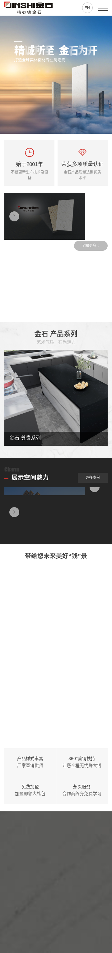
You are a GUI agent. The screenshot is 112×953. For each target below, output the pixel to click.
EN (87, 8)
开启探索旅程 (64, 935)
